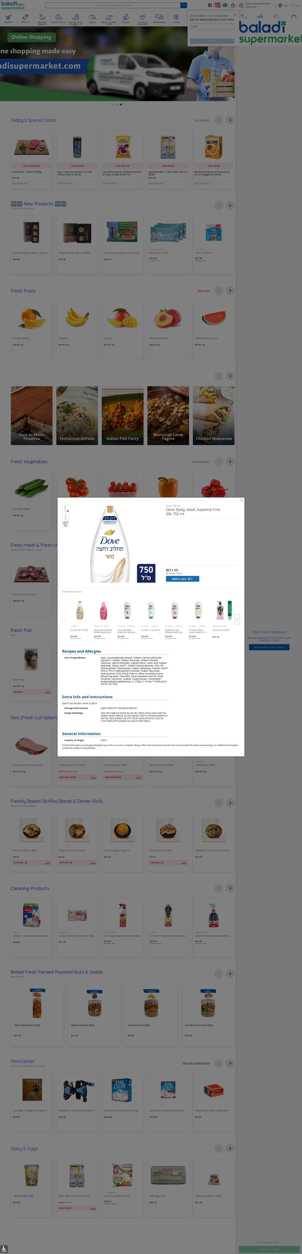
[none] (79, 615)
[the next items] (237, 619)
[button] (65, 509)
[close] (241, 500)
